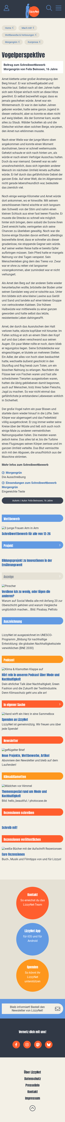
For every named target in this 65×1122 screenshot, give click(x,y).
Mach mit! (27, 28)
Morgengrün (11, 42)
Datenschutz (32, 1078)
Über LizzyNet (32, 1072)
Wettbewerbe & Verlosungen (19, 35)
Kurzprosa (33, 42)
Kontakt (32, 1091)
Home (8, 28)
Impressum (32, 1098)
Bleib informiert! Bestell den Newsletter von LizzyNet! (27, 1008)
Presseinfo (32, 1085)
